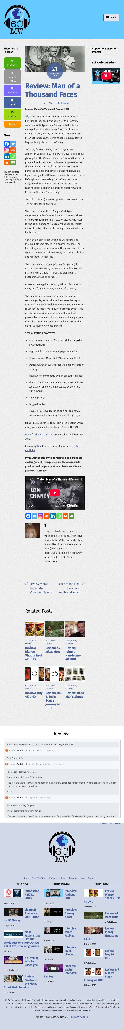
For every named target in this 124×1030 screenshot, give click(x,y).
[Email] (71, 516)
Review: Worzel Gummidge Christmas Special (41, 588)
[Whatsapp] (59, 516)
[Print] (65, 516)
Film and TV (54, 103)
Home (26, 878)
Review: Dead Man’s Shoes (74, 695)
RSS (14, 124)
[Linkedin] (53, 516)
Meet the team (39, 878)
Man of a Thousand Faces (38, 434)
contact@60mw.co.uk (78, 1017)
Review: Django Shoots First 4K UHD (33, 653)
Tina (43, 103)
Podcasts (53, 878)
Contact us (93, 878)
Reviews (65, 103)
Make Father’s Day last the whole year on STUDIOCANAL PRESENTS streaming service (22, 939)
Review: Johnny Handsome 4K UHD (73, 653)
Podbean (12, 65)
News (63, 878)
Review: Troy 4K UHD (34, 695)
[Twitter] (34, 516)
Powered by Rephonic (111, 823)
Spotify (12, 116)
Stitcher (12, 92)
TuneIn (12, 104)
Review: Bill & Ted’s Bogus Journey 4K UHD (53, 700)
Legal (82, 878)
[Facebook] (28, 516)
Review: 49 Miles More (52, 650)
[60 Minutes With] (17, 33)
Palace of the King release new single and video (68, 588)
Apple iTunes (12, 79)
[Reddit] (47, 516)
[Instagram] (40, 516)
